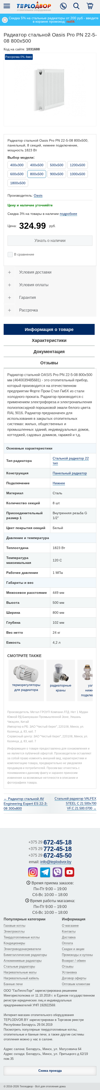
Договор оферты (74, 978)
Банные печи (13, 984)
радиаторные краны (60, 687)
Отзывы (67, 966)
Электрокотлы (14, 931)
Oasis (38, 195)
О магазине (70, 925)
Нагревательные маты (20, 972)
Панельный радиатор (70, 473)
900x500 (56, 174)
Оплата (67, 943)
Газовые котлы (14, 925)
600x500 (17, 174)
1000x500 (77, 174)
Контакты (68, 931)
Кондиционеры (14, 943)
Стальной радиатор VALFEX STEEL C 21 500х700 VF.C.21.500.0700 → (75, 803)
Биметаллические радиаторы (25, 955)
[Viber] (57, 872)
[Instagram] (33, 872)
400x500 (36, 165)
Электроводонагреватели (22, 949)
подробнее (68, 214)
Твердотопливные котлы (22, 937)
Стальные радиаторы (19, 966)
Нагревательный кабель (21, 978)
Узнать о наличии (50, 240)
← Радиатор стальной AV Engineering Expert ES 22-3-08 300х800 (26, 803)
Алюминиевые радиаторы (23, 960)
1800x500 (17, 183)
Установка (69, 972)
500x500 (56, 165)
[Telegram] (45, 872)
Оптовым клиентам (76, 984)
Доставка (68, 937)
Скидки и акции (73, 949)
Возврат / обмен (74, 960)
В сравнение (24, 254)
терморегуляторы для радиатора (26, 687)
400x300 (17, 165)
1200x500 (77, 165)
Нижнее (59, 483)
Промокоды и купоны (77, 955)
